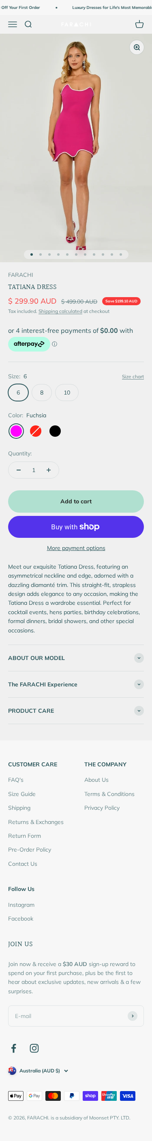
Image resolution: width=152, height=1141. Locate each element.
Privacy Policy (102, 807)
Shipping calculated (60, 311)
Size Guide (22, 794)
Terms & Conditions (109, 794)
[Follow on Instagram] (34, 1048)
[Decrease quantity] (19, 470)
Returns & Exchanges (36, 822)
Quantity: (20, 453)
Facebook (20, 918)
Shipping (19, 807)
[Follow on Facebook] (13, 1048)
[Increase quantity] (49, 470)
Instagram (21, 904)
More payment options (76, 548)
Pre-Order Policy (29, 849)
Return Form (24, 835)
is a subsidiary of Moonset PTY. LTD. (91, 1118)
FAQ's (16, 779)
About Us (96, 779)
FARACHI (20, 274)
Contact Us (22, 863)
